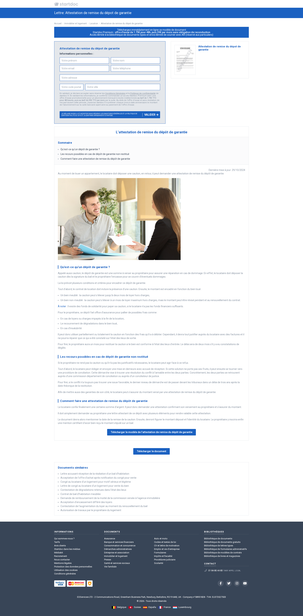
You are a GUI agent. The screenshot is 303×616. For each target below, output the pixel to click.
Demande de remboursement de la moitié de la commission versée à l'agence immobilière (110, 498)
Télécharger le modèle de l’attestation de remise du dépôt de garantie (151, 432)
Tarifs (57, 542)
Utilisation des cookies (66, 570)
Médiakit (58, 552)
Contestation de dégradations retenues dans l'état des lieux (93, 489)
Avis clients (60, 545)
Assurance (109, 538)
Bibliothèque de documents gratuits (222, 542)
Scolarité (158, 563)
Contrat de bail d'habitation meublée (80, 494)
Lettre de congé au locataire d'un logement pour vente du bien (94, 485)
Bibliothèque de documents (218, 538)
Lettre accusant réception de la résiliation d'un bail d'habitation (94, 473)
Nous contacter (62, 559)
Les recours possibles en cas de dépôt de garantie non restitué (95, 154)
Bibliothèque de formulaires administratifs (225, 549)
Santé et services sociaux (117, 563)
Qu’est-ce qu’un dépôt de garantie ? (80, 149)
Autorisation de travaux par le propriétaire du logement (90, 510)
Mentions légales (63, 563)
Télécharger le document (151, 451)
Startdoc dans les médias (67, 549)
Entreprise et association (116, 552)
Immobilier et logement (115, 556)
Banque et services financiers (119, 542)
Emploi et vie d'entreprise (167, 549)
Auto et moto (160, 538)
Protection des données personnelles (73, 566)
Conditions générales (65, 573)
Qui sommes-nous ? (64, 538)
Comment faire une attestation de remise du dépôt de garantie (95, 158)
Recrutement (60, 556)
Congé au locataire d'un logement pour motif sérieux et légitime (95, 481)
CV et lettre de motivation (166, 545)
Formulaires (160, 552)
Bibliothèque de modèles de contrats (223, 552)
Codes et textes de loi (165, 542)
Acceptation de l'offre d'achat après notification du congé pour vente (98, 477)
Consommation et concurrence (119, 545)
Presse (107, 559)
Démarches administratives (118, 549)
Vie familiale (110, 566)
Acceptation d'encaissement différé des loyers (86, 502)
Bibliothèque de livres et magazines (222, 556)
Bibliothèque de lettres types (218, 545)
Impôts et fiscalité (163, 556)
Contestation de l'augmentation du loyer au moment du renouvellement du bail (103, 506)
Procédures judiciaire (164, 559)
